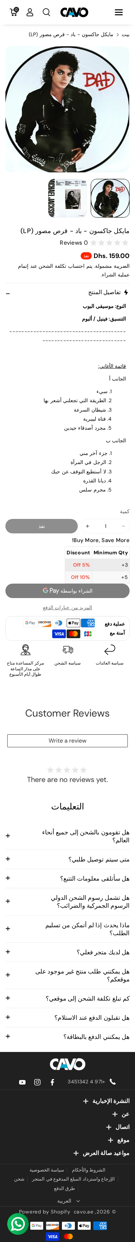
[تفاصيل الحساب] (30, 12)
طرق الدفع (64, 1188)
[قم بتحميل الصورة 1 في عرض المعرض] (110, 198)
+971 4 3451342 (86, 1081)
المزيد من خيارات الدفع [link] (67, 607)
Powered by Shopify (45, 1211)
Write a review (67, 740)
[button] (119, 12)
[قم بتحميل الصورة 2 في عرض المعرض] (67, 198)
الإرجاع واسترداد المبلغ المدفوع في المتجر (73, 1179)
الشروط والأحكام (88, 1170)
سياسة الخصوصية (47, 1170)
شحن (19, 1179)
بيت (126, 34)
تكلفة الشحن (52, 266)
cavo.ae (84, 1211)
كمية (125, 511)
